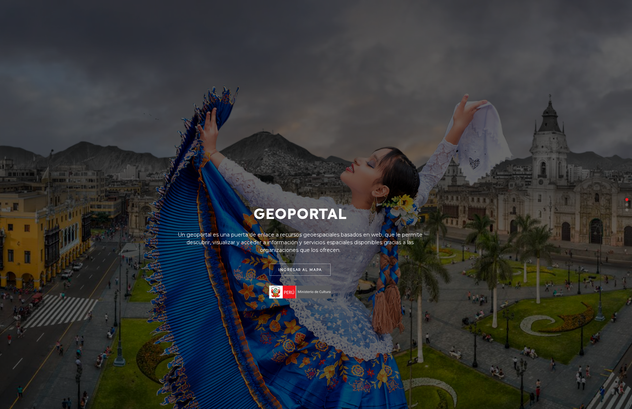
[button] (626, 199)
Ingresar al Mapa (300, 270)
